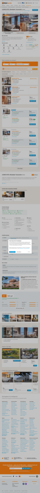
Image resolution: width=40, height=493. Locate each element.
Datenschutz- (21, 248)
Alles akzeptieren (12, 251)
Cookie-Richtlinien (27, 248)
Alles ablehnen (19, 251)
